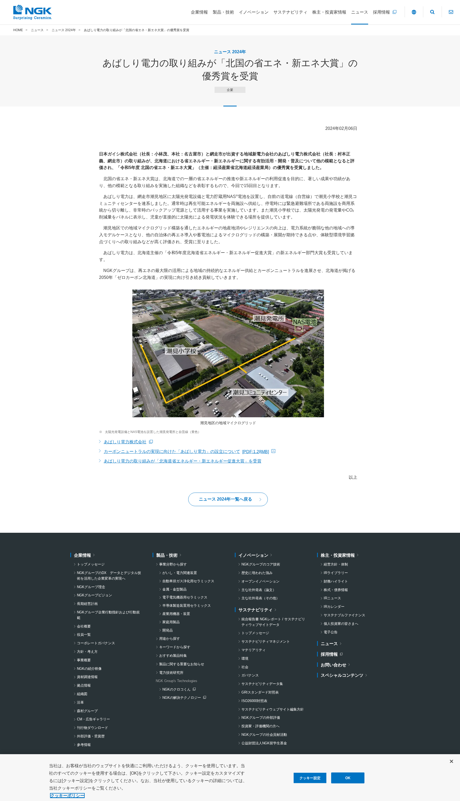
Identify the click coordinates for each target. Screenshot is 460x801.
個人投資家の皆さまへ (341, 624)
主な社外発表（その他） (260, 598)
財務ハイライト (336, 581)
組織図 (82, 694)
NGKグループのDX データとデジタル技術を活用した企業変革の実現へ (109, 575)
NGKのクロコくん (179, 689)
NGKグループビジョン (94, 595)
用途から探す (169, 639)
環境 (244, 658)
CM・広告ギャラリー (93, 719)
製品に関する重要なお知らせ (181, 664)
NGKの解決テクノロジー (183, 698)
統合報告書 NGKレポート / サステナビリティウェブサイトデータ (273, 622)
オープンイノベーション (260, 581)
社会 (244, 667)
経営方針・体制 (336, 564)
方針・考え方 (87, 652)
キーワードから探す (174, 647)
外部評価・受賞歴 (91, 736)
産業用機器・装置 (176, 614)
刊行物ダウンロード (92, 728)
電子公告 (331, 632)
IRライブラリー (336, 573)
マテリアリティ (253, 650)
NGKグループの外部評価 (260, 718)
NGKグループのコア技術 (260, 564)
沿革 (80, 702)
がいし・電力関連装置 (179, 573)
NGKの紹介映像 (89, 669)
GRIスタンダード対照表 (260, 692)
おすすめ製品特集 (173, 656)
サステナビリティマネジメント (265, 641)
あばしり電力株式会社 (128, 442)
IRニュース (332, 598)
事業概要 (84, 660)
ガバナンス (250, 675)
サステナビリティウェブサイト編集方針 (272, 709)
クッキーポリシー (67, 795)
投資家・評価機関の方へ (260, 726)
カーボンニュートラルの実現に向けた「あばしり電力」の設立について (186, 452)
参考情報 (84, 745)
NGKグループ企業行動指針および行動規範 (108, 615)
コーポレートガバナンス (96, 643)
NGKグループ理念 (91, 587)
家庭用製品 (171, 622)
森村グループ (87, 711)
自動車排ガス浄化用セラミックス (188, 581)
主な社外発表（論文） (258, 590)
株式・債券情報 (336, 590)
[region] (230, 777)
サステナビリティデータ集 (262, 684)
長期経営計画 (87, 604)
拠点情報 (84, 685)
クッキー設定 (310, 778)
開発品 (167, 630)
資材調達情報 (87, 677)
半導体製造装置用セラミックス (186, 606)
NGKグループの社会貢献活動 (264, 735)
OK (347, 778)
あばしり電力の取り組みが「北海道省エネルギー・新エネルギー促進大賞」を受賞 (182, 461)
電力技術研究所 (171, 673)
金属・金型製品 (174, 589)
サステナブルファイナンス (344, 615)
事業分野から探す (173, 564)
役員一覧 (84, 635)
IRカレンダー (334, 607)
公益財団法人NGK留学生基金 (264, 743)
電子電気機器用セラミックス (184, 597)
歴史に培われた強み (257, 573)
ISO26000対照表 (254, 701)
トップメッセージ (91, 564)
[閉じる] (451, 761)
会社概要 (84, 626)
